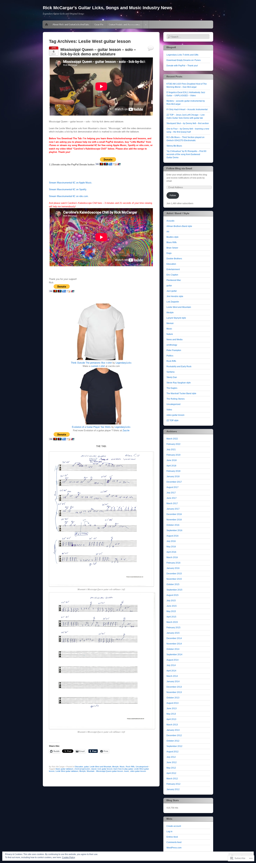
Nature (169, 334)
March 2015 (172, 622)
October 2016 (172, 525)
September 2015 (174, 590)
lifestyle (115, 767)
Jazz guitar (171, 291)
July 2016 (171, 541)
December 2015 (174, 573)
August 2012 (172, 751)
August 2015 (172, 595)
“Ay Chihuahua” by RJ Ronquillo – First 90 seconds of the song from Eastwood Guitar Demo (186, 154)
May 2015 (171, 611)
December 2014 (174, 638)
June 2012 (171, 762)
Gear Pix (99, 24)
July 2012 (171, 757)
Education (79, 767)
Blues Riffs (171, 242)
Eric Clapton (172, 275)
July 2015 (171, 600)
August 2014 (172, 660)
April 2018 (171, 465)
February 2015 (173, 627)
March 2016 (172, 557)
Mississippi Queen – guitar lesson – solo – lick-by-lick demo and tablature (98, 51)
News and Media (174, 339)
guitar (86, 767)
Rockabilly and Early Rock (178, 366)
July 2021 (171, 449)
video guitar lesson (138, 771)
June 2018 (171, 460)
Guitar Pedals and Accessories (124, 24)
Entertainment (173, 269)
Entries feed (172, 837)
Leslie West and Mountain (100, 767)
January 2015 (173, 633)
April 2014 (171, 670)
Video (169, 409)
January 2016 (173, 568)
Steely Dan (171, 377)
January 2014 (173, 681)
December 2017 (174, 482)
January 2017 (173, 509)
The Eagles (171, 388)
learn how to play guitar (123, 769)
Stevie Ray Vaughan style (178, 382)
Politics (169, 355)
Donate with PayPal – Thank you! (182, 65)
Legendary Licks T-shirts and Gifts (182, 55)
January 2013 (173, 730)
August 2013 (172, 703)
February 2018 (173, 471)
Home (46, 25)
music (126, 771)
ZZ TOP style (172, 420)
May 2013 (171, 714)
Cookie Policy (68, 857)
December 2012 (174, 735)
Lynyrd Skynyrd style (176, 318)
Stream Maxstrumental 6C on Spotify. (68, 189)
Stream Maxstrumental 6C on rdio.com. (69, 196)
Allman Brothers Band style (179, 226)
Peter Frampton (173, 350)
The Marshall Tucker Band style (181, 393)
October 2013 (172, 697)
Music (122, 767)
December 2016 (174, 514)
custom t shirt (98, 366)
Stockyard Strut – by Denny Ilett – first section (187, 123)
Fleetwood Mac (173, 280)
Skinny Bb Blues (174, 146)
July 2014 (171, 665)
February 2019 (173, 455)
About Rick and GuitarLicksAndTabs (71, 24)
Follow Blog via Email (179, 168)
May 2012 (171, 768)
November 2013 (174, 692)
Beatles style (172, 237)
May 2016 (171, 546)
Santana (170, 372)
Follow (173, 195)
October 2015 (172, 584)
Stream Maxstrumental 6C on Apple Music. (70, 182)
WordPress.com (173, 847)
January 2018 (173, 476)
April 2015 (171, 617)
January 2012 (173, 789)
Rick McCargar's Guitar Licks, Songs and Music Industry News (107, 7)
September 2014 (174, 654)
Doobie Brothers (174, 258)
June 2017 (171, 498)
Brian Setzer (172, 248)
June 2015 (171, 606)
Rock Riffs (130, 767)
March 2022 (172, 439)
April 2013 (171, 719)
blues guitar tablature (64, 769)
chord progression (82, 769)
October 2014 (172, 649)
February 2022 (173, 444)
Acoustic (170, 221)
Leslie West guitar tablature (67, 771)
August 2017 (172, 487)
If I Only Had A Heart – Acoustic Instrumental (187, 109)
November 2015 (174, 579)
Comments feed (173, 842)
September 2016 (174, 530)
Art (167, 231)
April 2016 (171, 552)
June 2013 (171, 708)
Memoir (170, 323)
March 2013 (172, 724)
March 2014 (172, 676)
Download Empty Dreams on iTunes (183, 60)
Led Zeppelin (172, 302)
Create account (173, 826)
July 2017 (171, 492)
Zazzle (126, 430)
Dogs (169, 253)
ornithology (171, 345)
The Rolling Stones (175, 399)
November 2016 (174, 519)
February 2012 (173, 784)
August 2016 (172, 536)
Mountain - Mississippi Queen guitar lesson (105, 771)
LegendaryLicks (123, 362)
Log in (169, 831)
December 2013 (174, 687)
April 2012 (171, 773)
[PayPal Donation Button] (108, 164)
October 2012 (172, 741)
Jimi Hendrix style (174, 296)
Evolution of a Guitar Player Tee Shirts (91, 427)
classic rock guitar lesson (102, 769)
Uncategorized (142, 767)
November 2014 (174, 644)
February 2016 (173, 563)
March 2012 (172, 778)
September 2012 (174, 746)
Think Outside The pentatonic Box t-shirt (91, 362)
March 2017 (172, 503)
